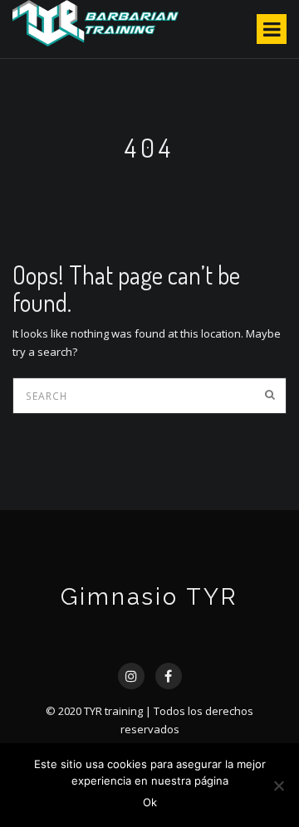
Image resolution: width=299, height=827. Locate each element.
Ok (150, 802)
